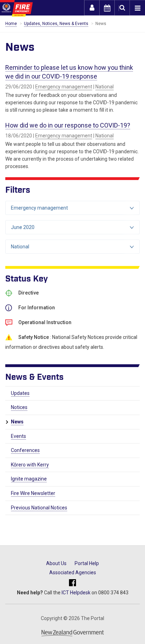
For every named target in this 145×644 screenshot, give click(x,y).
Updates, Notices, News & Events (56, 23)
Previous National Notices (39, 507)
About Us (56, 563)
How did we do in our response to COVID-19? (67, 125)
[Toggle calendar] (107, 8)
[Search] (122, 8)
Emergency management (63, 86)
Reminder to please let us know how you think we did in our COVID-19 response (69, 72)
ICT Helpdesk (76, 592)
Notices (19, 407)
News (17, 422)
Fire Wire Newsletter (33, 493)
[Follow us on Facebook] (72, 583)
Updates (20, 393)
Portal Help (87, 563)
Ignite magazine (29, 479)
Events (18, 436)
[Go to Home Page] (16, 8)
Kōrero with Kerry (30, 464)
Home (11, 23)
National (104, 86)
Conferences (25, 450)
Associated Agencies (72, 572)
